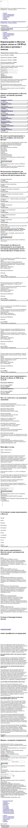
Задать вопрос (4, 763)
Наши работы (6, 16)
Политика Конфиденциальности (8, 798)
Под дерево (6, 805)
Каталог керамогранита (8, 14)
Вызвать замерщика (5, 777)
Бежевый (5, 802)
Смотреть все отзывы (5, 629)
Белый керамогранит (8, 800)
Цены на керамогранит (8, 15)
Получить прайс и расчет (6, 76)
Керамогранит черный (8, 811)
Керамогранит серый (8, 809)
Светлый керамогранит (8, 813)
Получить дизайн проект (6, 237)
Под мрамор (6, 808)
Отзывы (5, 18)
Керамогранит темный (8, 810)
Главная (5, 13)
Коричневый (6, 803)
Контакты (5, 19)
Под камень (6, 807)
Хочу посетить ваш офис (6, 490)
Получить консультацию (6, 161)
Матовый (5, 804)
